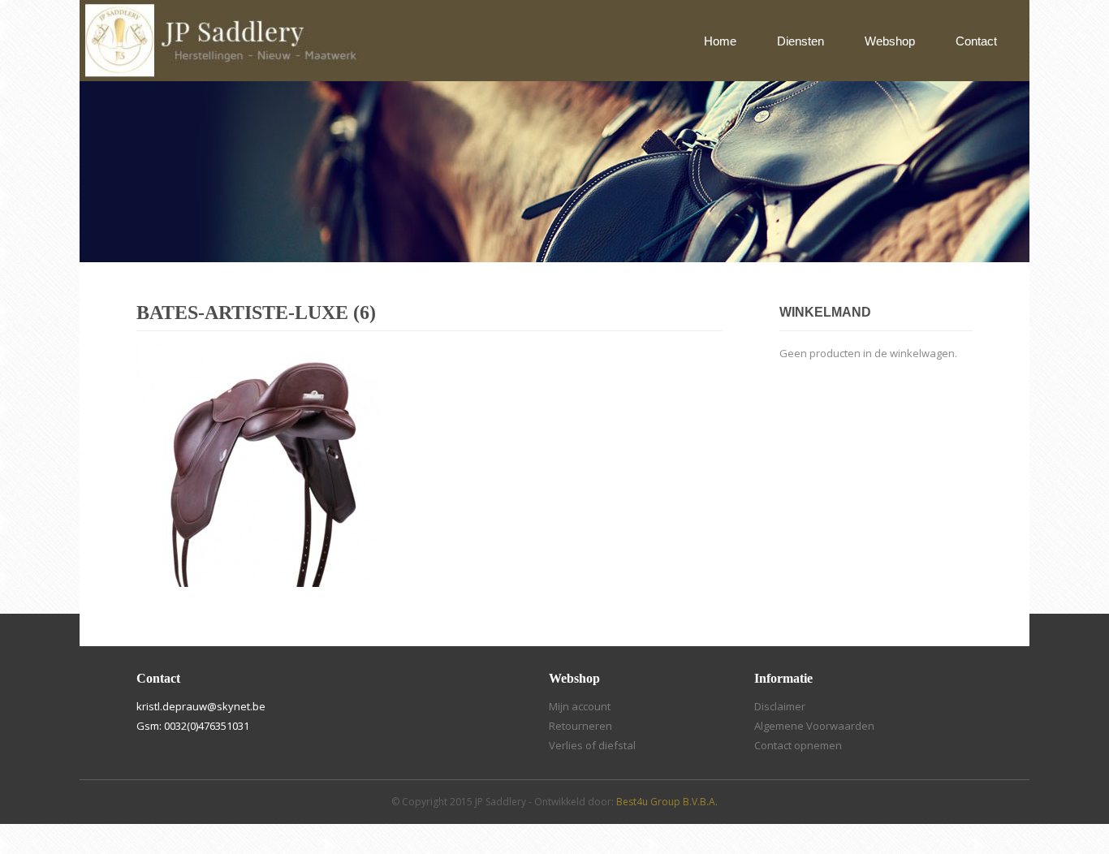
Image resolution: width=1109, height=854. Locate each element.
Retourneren (580, 725)
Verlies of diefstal (592, 745)
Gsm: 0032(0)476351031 (192, 725)
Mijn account (580, 706)
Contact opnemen (798, 745)
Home (720, 41)
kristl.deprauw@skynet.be (200, 706)
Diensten (800, 41)
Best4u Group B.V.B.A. (667, 802)
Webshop (890, 41)
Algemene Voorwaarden (814, 725)
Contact (976, 41)
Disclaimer (779, 706)
